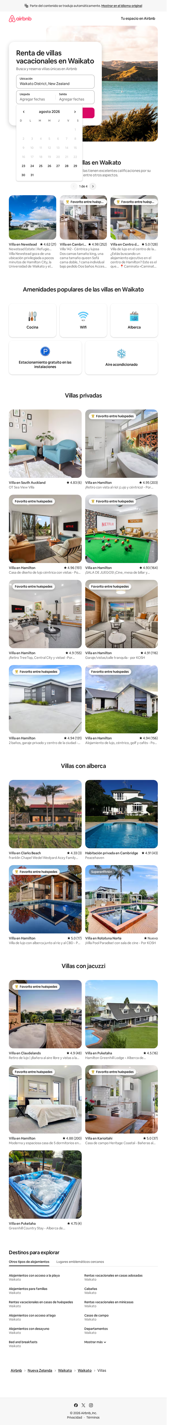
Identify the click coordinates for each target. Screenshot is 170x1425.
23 (23, 166)
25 (40, 166)
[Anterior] (73, 186)
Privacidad (74, 1417)
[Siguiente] (92, 186)
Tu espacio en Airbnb (138, 18)
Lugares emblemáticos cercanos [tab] (80, 1262)
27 (58, 166)
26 (49, 166)
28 (66, 166)
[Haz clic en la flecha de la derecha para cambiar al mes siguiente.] (74, 111)
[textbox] (36, 99)
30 (23, 175)
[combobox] (55, 83)
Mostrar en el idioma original (121, 6)
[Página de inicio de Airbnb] (20, 19)
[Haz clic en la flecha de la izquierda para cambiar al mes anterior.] (24, 111)
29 (75, 166)
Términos (93, 1417)
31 (32, 175)
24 (32, 166)
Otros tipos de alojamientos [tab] (29, 1262)
